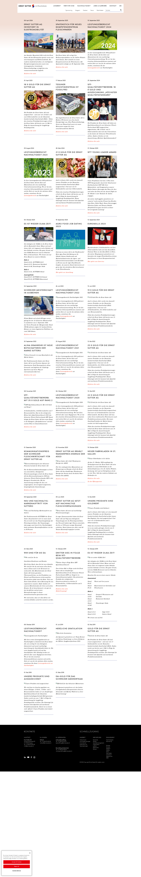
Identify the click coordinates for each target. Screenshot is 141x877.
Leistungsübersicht (94, 68)
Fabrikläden (109, 753)
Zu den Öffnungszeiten (95, 481)
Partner (95, 749)
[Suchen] (120, 10)
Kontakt (108, 747)
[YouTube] (28, 757)
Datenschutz (109, 756)
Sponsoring (109, 741)
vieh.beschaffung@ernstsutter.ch (64, 751)
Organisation (96, 744)
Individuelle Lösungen (85, 741)
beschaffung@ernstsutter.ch (63, 743)
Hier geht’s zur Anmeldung (64, 272)
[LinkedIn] (25, 757)
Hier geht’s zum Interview (96, 261)
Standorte (95, 740)
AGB (107, 758)
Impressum (109, 754)
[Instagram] (35, 757)
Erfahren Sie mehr (30, 73)
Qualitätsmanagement (98, 743)
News (107, 751)
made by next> (101, 762)
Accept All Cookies (16, 862)
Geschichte (95, 747)
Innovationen (83, 743)
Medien (108, 750)
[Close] (30, 853)
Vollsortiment (83, 740)
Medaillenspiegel (61, 591)
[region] (16, 863)
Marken (95, 741)
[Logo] (26, 5)
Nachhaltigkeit (109, 740)
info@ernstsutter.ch (29, 746)
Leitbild (95, 746)
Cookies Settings (16, 870)
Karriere (108, 745)
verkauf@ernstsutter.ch (45, 743)
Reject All (16, 866)
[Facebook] (32, 757)
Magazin (108, 748)
